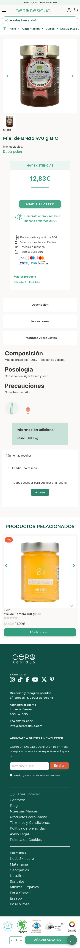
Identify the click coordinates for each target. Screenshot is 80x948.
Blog (14, 806)
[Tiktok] (20, 680)
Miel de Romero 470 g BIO (22, 614)
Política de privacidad (28, 828)
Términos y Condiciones (30, 823)
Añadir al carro (40, 632)
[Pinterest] (52, 680)
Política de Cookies (26, 840)
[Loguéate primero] (72, 539)
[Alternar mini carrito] (75, 10)
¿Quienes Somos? (25, 794)
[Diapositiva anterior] (7, 76)
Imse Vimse (20, 904)
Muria (7, 130)
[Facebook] (27, 680)
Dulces (50, 28)
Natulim (17, 876)
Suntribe (17, 881)
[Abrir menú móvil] (4, 10)
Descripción (12, 152)
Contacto (17, 800)
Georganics (19, 870)
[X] (44, 680)
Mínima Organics (24, 887)
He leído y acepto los (37, 775)
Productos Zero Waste (28, 817)
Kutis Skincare (22, 859)
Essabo (16, 898)
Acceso (40, 492)
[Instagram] (12, 680)
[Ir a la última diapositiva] (6, 565)
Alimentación (31, 28)
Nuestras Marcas (24, 811)
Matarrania (19, 864)
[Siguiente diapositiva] (72, 76)
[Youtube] (35, 680)
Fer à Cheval (20, 893)
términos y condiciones (48, 775)
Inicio (12, 28)
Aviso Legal (19, 834)
